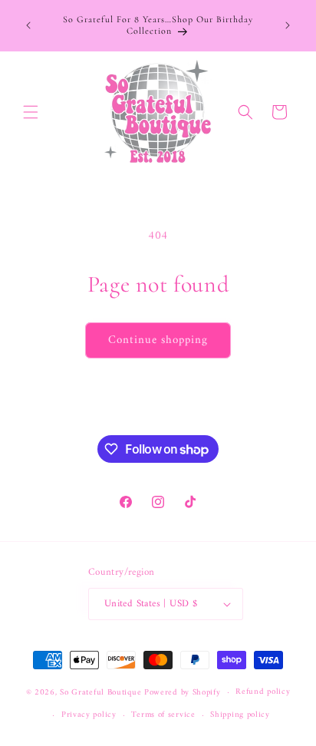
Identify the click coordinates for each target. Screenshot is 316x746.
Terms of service (163, 715)
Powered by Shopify (182, 692)
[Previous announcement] (28, 25)
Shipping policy (240, 715)
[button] (31, 112)
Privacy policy (89, 715)
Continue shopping (158, 340)
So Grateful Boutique (100, 692)
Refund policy (262, 692)
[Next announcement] (287, 25)
